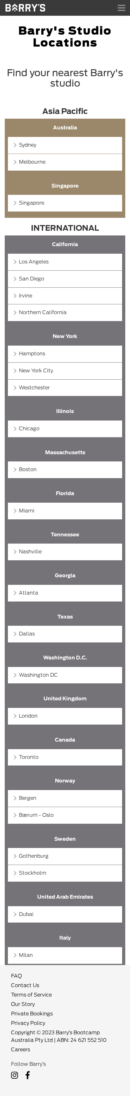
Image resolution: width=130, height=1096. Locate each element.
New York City (36, 371)
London (28, 716)
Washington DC (38, 675)
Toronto (28, 757)
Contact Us (25, 985)
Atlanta (28, 593)
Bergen (27, 798)
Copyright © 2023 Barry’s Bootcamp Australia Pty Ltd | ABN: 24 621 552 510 (59, 1036)
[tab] (65, 145)
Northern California (43, 312)
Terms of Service (31, 995)
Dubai (26, 914)
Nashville (30, 552)
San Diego (31, 279)
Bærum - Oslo (36, 815)
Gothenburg (34, 856)
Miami (26, 511)
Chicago (29, 429)
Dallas (27, 634)
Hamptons (32, 354)
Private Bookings (32, 1014)
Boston (28, 469)
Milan (26, 955)
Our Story (23, 1004)
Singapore (31, 203)
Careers (20, 1050)
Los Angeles (34, 262)
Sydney (27, 145)
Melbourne (32, 162)
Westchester (34, 388)
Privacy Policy (28, 1023)
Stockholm (32, 873)
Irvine (25, 296)
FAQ (16, 976)
